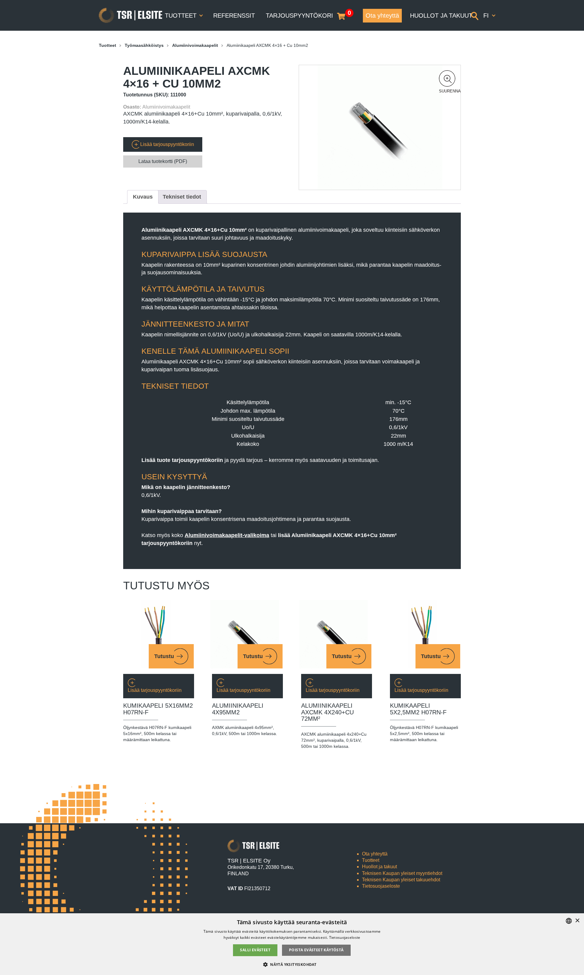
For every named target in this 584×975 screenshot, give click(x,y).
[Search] (475, 15)
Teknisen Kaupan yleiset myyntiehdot (402, 873)
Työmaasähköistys (144, 45)
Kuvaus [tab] (143, 197)
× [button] (577, 920)
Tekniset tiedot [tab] (182, 197)
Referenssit (234, 15)
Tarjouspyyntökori (299, 15)
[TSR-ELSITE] (130, 15)
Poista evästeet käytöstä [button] (316, 949)
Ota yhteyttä (382, 15)
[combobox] (569, 921)
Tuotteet (181, 15)
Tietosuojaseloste (381, 886)
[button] (447, 78)
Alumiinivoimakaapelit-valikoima (227, 535)
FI (487, 15)
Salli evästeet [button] (255, 949)
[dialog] (292, 944)
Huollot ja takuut (441, 15)
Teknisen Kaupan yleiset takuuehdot (401, 879)
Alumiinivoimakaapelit (195, 45)
